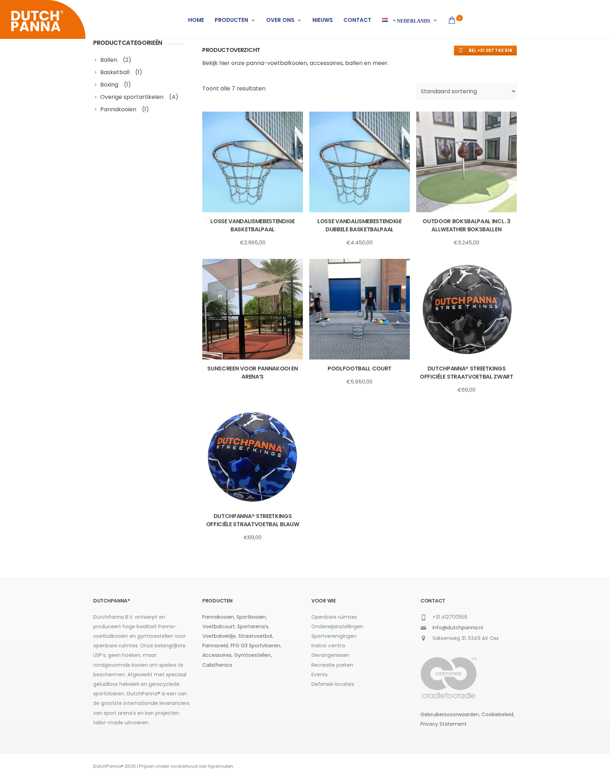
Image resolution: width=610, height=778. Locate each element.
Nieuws (322, 20)
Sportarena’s (252, 626)
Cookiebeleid (497, 714)
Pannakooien (218, 616)
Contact (357, 20)
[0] (450, 20)
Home (196, 20)
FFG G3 (239, 645)
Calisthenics (217, 665)
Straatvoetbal (255, 636)
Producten (231, 20)
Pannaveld (215, 645)
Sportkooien (251, 616)
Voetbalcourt (218, 626)
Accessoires (217, 655)
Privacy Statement (443, 723)
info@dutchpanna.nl (457, 627)
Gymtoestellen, (253, 655)
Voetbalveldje (219, 636)
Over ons (280, 20)
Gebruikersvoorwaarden (449, 714)
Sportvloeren (264, 645)
